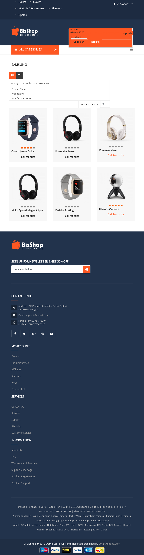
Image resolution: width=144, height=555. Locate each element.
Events (22, 2)
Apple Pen (54, 506)
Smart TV (100, 511)
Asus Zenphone (41, 515)
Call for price (28, 157)
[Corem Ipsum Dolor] (28, 127)
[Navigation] (131, 50)
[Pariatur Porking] (72, 186)
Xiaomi (40, 529)
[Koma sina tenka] (72, 127)
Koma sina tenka (64, 151)
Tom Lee (20, 506)
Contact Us (17, 406)
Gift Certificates (20, 363)
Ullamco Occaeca (109, 209)
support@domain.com (37, 315)
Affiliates (16, 369)
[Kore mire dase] (116, 127)
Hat (73, 525)
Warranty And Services (24, 463)
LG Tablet (25, 525)
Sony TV (64, 525)
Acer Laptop (82, 520)
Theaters (57, 8)
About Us (16, 450)
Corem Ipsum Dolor (22, 151)
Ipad (15, 525)
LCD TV (67, 511)
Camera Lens (113, 515)
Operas (22, 14)
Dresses (50, 529)
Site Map (16, 426)
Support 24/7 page (21, 470)
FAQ (13, 456)
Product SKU (18, 93)
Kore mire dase (108, 150)
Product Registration (23, 476)
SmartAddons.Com (109, 543)
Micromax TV (46, 511)
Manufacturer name (21, 98)
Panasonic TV (92, 525)
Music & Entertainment (31, 8)
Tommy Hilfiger (122, 525)
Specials (16, 376)
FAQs (14, 382)
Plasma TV (79, 511)
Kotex (87, 529)
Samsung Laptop (100, 520)
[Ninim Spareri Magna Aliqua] (28, 186)
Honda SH (33, 506)
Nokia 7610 (63, 529)
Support (15, 419)
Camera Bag (50, 520)
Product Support (20, 483)
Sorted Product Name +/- (36, 83)
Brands (15, 356)
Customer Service (21, 432)
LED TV (58, 511)
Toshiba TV (107, 506)
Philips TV (121, 506)
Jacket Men (75, 515)
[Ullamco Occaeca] (116, 186)
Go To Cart (78, 41)
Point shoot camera (93, 515)
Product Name (19, 89)
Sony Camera (60, 515)
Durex (44, 506)
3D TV (90, 511)
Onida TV (94, 506)
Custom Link (18, 389)
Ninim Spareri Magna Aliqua (27, 210)
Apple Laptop (67, 520)
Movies (37, 2)
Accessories (38, 525)
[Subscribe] (86, 269)
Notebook (52, 525)
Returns (15, 413)
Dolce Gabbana (79, 506)
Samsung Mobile (22, 515)
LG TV (65, 506)
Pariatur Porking (64, 210)
